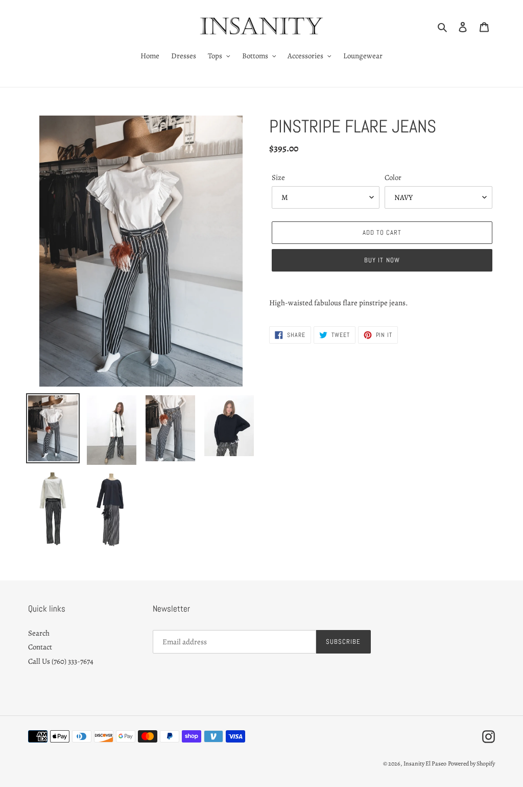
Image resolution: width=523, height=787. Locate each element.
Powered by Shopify (471, 763)
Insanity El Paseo (424, 763)
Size (278, 177)
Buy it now (381, 260)
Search (39, 633)
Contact (40, 647)
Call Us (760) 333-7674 (60, 661)
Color (393, 177)
